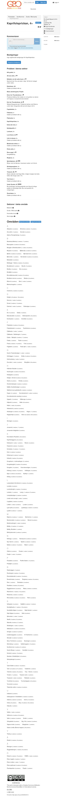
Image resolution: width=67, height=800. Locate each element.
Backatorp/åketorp (18, 241)
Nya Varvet (13, 542)
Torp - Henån (31, 672)
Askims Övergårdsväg (16, 235)
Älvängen (15, 746)
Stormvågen (10, 216)
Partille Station (27, 560)
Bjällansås (28, 250)
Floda (14, 343)
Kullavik (15, 458)
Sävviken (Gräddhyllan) (16, 656)
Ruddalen (15, 585)
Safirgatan (12, 604)
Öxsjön (27, 768)
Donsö (14, 303)
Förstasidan (11, 17)
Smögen (15, 632)
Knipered (15, 446)
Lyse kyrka (13, 507)
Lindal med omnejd (17, 498)
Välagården (28, 724)
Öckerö (15, 756)
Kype (14, 473)
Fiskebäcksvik (14, 328)
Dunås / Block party (31, 17)
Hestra (11, 381)
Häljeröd (12, 402)
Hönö (29, 414)
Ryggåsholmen (14, 588)
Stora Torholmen (14, 641)
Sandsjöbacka (17, 607)
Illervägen (12, 421)
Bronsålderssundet (18, 275)
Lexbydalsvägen (17, 495)
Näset (28, 545)
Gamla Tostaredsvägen (18, 353)
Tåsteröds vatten (17, 687)
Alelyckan (12, 229)
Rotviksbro (23, 582)
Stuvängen (30, 641)
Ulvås (11, 703)
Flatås (11, 340)
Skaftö (14, 619)
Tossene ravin (26, 675)
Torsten (12, 675)
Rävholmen (16, 591)
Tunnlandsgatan (28, 681)
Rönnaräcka (16, 598)
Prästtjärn (12, 564)
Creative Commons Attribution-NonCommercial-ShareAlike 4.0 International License (23, 786)
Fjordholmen (29, 328)
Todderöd (30, 669)
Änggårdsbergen (17, 749)
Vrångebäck (13, 721)
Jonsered (15, 427)
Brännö (12, 281)
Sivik (26, 613)
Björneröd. (12, 257)
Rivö (11, 582)
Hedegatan (13, 375)
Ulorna (29, 700)
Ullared (14, 700)
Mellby (15, 526)
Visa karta (33, 9)
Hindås (23, 381)
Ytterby (14, 734)
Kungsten (13, 467)
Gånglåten (30, 362)
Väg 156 (29, 721)
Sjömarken (15, 616)
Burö (25, 281)
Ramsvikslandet (17, 576)
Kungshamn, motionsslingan (18, 461)
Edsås (21, 312)
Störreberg (13, 644)
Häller (24, 402)
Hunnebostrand (28, 393)
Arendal (25, 232)
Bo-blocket (29, 257)
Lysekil (14, 511)
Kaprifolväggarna (15, 440)
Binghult (12, 250)
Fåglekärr (12, 346)
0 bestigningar (49, 29)
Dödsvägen (29, 306)
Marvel (32, 520)
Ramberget (16, 573)
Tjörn (15, 669)
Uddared (12, 693)
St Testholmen (31, 635)
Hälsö (14, 405)
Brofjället (12, 272)
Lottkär (14, 504)
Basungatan (16, 244)
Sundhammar (20, 17)
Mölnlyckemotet (17, 532)
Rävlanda (15, 594)
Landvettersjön (17, 489)
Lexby (27, 492)
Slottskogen (15, 625)
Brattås (12, 269)
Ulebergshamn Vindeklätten (20, 696)
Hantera (38, 22)
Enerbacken (13, 319)
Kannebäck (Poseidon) (16, 437)
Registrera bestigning (14, 62)
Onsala (26, 551)
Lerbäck (12, 492)
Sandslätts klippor (15, 610)
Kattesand (15, 443)
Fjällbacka (15, 331)
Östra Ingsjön (16, 759)
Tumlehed (13, 681)
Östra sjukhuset (17, 765)
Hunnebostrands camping (17, 396)
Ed (11, 312)
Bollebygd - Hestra (18, 263)
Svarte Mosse (13, 650)
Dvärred (14, 306)
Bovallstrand (13, 266)
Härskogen (16, 411)
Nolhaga (12, 539)
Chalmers (15, 291)
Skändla (15, 622)
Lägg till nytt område (36, 222)
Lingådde (15, 501)
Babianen (9, 208)
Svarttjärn (28, 650)
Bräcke (29, 278)
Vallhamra (15, 715)
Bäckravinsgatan (14, 284)
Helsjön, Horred (17, 378)
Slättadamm (16, 628)
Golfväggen (13, 356)
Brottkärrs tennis (14, 278)
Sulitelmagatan (28, 644)
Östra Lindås (16, 762)
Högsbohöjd (13, 414)
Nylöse (14, 545)
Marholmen (31, 517)
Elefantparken (30, 316)
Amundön (12, 232)
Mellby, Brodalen (14, 529)
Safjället (28, 604)
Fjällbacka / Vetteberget (16, 334)
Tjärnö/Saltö (16, 665)
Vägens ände (13, 724)
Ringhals (30, 579)
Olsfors (12, 551)
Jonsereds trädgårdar (16, 430)
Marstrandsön (16, 520)
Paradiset (12, 560)
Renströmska (13, 579)
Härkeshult (15, 408)
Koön (14, 452)
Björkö (14, 254)
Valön (14, 718)
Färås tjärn (28, 346)
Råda (30, 588)
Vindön (28, 718)
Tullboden (29, 678)
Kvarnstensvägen (29, 467)
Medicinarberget (16, 523)
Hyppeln (12, 399)
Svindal (15, 653)
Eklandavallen (13, 316)
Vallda (13, 712)
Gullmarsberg (15, 359)
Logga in (56, 2)
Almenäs (28, 229)
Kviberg (15, 470)
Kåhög (14, 476)
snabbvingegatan (14, 635)
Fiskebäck (15, 325)
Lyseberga (29, 507)
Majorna (15, 517)
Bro (23, 269)
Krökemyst (15, 455)
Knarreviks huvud (12, 213)
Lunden (28, 504)
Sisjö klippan (13, 613)
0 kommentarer (49, 31)
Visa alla (56, 36)
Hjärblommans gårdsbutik (19, 390)
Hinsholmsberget (17, 384)
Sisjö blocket (31, 610)
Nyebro (28, 542)
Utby (26, 703)
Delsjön (15, 297)
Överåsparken (14, 768)
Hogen (12, 393)
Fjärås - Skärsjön (17, 337)
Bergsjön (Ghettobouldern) (19, 247)
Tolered (15, 672)
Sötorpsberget (14, 659)
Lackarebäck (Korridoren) (20, 483)
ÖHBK (31, 756)
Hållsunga (25, 399)
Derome (14, 300)
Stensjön (15, 638)
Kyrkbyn (28, 473)
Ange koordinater (50, 26)
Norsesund (27, 539)
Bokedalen (13, 260)
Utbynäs (12, 706)
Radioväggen (13, 570)
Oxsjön (14, 554)
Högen (32, 411)
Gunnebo (14, 362)
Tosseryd (14, 678)
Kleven (29, 443)
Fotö (28, 343)
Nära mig (43, 2)
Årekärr (15, 740)
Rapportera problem (24, 222)
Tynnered (12, 684)
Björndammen (30, 254)
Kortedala (16, 449)
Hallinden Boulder (15, 368)
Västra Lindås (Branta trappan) (18, 727)
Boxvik (27, 266)
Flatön (23, 340)
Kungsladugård (17, 464)
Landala (12, 486)
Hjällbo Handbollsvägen (16, 387)
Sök (37, 2)
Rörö (31, 598)
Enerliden (27, 319)
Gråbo (28, 356)
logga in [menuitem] (16, 48)
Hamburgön (16, 371)
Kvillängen (31, 470)
